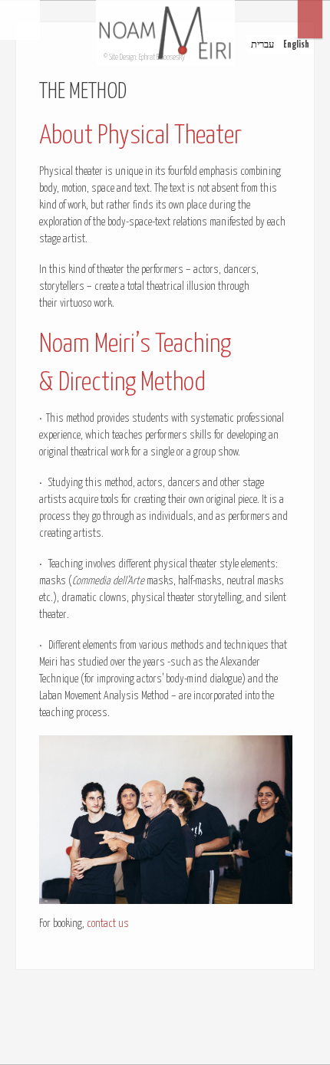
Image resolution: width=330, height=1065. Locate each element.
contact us (108, 924)
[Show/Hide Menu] (20, 20)
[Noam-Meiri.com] (165, 33)
